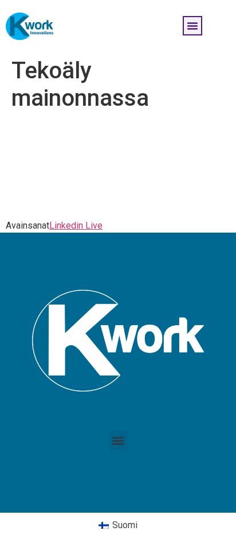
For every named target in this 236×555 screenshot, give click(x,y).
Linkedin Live (76, 225)
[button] (192, 25)
